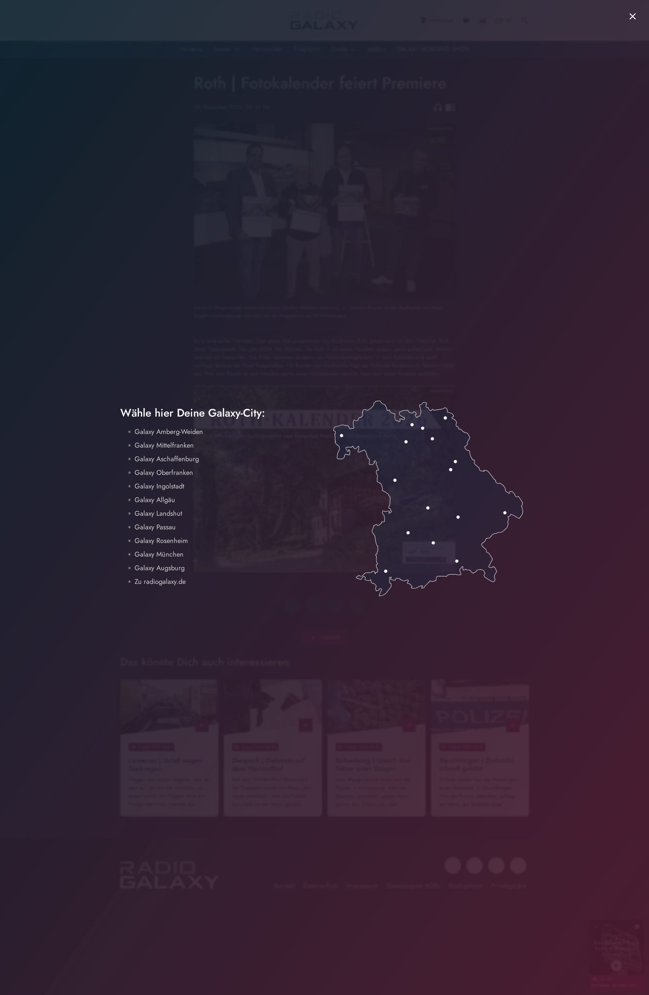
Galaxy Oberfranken (164, 473)
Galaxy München (159, 554)
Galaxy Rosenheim (161, 541)
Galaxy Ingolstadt (159, 486)
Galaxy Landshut (158, 513)
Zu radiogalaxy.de (160, 582)
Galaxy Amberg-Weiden (169, 432)
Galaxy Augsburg (160, 568)
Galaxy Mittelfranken (164, 445)
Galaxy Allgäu (155, 500)
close (632, 16)
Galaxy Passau (155, 527)
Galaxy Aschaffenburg (167, 459)
